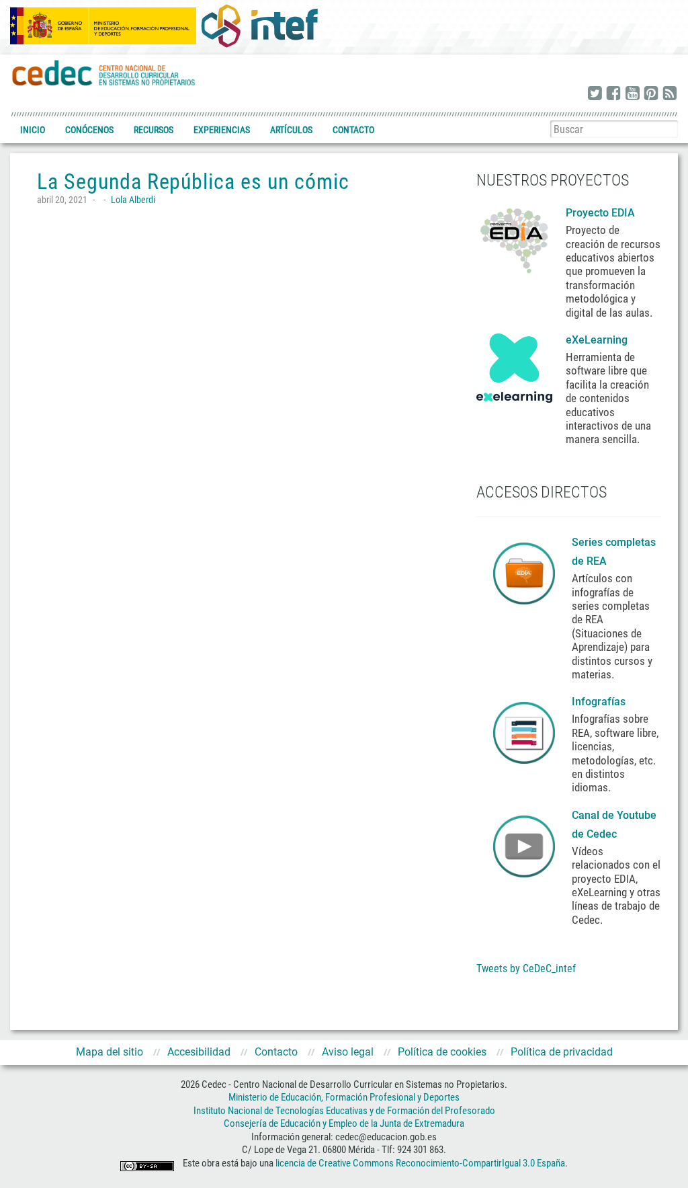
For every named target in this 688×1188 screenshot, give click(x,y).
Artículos (291, 129)
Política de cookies (442, 1051)
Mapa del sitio (109, 1051)
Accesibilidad (198, 1051)
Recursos (153, 129)
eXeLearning (597, 339)
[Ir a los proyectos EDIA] (514, 238)
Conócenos (89, 129)
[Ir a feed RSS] (670, 94)
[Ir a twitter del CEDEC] (595, 94)
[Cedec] (104, 72)
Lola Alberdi (133, 199)
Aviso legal (348, 1051)
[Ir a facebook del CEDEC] (613, 94)
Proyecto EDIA (600, 212)
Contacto (353, 129)
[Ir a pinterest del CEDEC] (651, 94)
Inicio (32, 129)
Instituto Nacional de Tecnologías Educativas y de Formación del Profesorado (344, 1111)
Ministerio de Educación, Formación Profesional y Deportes (344, 1097)
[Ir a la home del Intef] (259, 25)
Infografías (600, 701)
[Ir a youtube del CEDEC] (632, 94)
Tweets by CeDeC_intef (526, 968)
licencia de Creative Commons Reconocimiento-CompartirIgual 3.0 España (420, 1163)
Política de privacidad (562, 1051)
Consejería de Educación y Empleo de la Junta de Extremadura (344, 1123)
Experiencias (222, 129)
